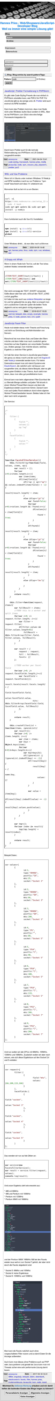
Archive (10, 40)
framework (23, 161)
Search (9, 37)
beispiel (19, 313)
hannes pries (34, 161)
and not (11, 313)
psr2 (17, 167)
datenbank (40, 1376)
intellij (43, 161)
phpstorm (43, 164)
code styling (13, 161)
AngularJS (45, 357)
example (37, 313)
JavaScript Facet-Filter (15, 323)
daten (32, 1376)
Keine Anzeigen (27, 1396)
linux (26, 250)
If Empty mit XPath (14, 259)
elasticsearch (14, 1379)
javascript (12, 164)
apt (9, 250)
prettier (11, 167)
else (24, 313)
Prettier (39, 100)
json (34, 1382)
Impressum (10, 47)
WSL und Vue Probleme (16, 173)
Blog (7, 33)
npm (24, 164)
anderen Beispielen (35, 299)
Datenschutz (11, 51)
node (20, 164)
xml (33, 316)
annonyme (12, 159)
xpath (38, 316)
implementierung (15, 1382)
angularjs (18, 1376)
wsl (9, 252)
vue (40, 250)
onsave (30, 164)
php (36, 164)
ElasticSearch (10, 365)
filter (28, 1379)
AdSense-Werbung (22, 1385)
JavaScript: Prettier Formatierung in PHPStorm (27, 90)
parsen (23, 316)
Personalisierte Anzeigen (17, 1392)
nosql (44, 1382)
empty (29, 313)
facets (23, 1379)
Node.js (12, 360)
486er (10, 1376)
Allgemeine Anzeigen (40, 1392)
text (28, 316)
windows (46, 250)
